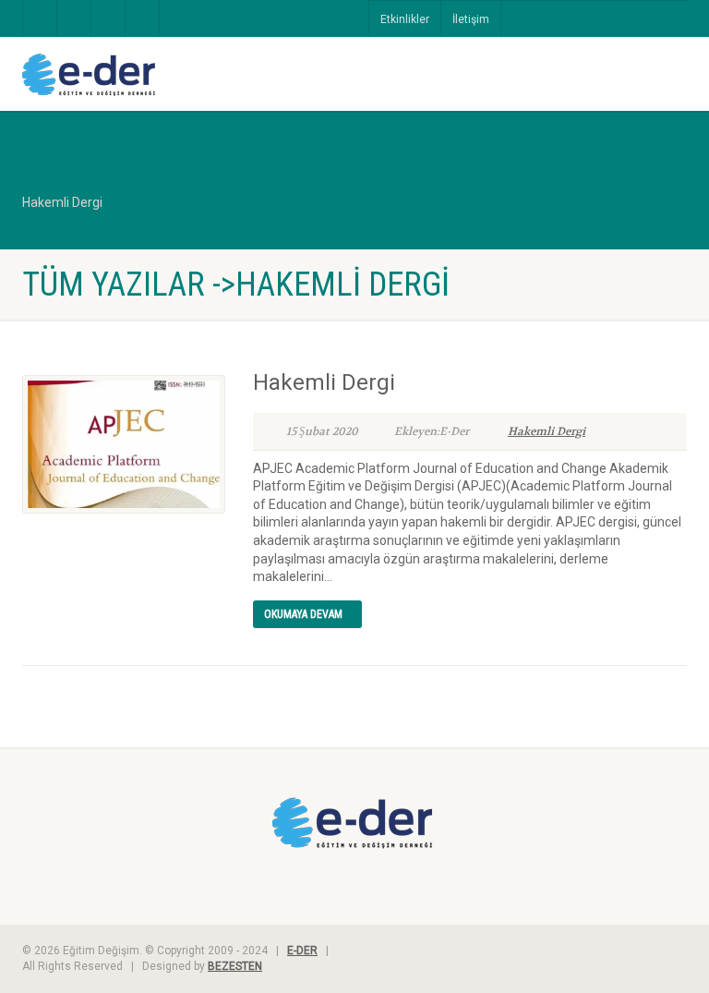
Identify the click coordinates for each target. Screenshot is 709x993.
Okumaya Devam (303, 614)
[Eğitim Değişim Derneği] (181, 75)
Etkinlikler (404, 19)
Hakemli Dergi (324, 382)
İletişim (470, 19)
